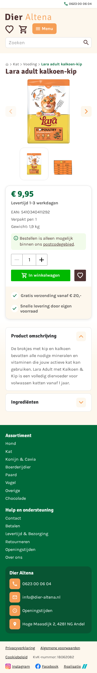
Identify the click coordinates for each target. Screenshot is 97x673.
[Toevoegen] (80, 275)
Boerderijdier (18, 466)
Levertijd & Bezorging (26, 533)
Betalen (12, 525)
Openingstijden (20, 549)
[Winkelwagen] (23, 29)
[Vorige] (10, 111)
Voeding (30, 64)
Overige (12, 490)
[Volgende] (86, 111)
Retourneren (17, 541)
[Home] (28, 16)
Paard (11, 474)
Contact (13, 518)
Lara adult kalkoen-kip (61, 64)
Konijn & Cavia (20, 459)
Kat (16, 64)
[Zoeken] (86, 42)
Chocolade (15, 498)
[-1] (17, 259)
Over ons (13, 557)
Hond (10, 443)
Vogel (10, 482)
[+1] (41, 259)
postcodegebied (58, 244)
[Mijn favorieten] (9, 29)
